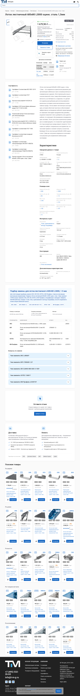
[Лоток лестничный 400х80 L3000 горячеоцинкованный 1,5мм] (54, 566)
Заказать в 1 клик (45, 47)
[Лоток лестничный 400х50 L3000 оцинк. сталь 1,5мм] (11, 526)
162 (42, 208)
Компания (44, 661)
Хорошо (58, 691)
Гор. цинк (38, 71)
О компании (44, 665)
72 (41, 214)
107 (59, 208)
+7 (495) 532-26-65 (11, 673)
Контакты (43, 682)
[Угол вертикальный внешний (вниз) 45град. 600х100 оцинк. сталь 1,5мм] (54, 486)
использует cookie (31, 689)
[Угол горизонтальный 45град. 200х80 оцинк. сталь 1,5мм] (25, 566)
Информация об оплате (64, 55)
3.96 (42, 200)
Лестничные (33, 10)
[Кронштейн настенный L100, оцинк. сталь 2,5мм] (40, 640)
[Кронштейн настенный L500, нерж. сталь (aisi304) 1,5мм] (40, 604)
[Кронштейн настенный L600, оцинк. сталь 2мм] (68, 640)
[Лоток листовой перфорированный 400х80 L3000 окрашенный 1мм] (54, 526)
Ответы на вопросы (46, 676)
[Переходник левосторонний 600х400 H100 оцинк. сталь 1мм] (40, 486)
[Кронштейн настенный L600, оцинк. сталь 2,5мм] (54, 640)
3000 (59, 191)
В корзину (45, 43)
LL (58, 159)
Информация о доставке (64, 46)
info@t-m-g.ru (12, 677)
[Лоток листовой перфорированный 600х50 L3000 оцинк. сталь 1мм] (11, 486)
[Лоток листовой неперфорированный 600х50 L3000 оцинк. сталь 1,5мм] (40, 526)
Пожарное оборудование (32, 671)
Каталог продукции (32, 661)
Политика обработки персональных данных (67, 673)
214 (59, 202)
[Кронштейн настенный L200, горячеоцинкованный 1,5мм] (25, 604)
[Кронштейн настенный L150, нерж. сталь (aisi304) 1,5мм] (54, 604)
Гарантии (43, 671)
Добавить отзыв (40, 413)
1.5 (59, 196)
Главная (7, 10)
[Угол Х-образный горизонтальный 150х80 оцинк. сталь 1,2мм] (68, 566)
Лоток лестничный (46, 264)
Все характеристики (61, 41)
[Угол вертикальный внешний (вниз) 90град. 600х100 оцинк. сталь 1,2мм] (25, 486)
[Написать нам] (74, 2)
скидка (44, 36)
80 (41, 196)
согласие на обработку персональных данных (67, 676)
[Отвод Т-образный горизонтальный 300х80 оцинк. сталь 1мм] (40, 566)
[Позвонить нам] (78, 2)
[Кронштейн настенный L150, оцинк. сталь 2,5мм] (25, 640)
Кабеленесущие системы (22, 10)
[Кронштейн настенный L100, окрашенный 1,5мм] (11, 604)
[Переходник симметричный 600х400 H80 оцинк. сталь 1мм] (68, 486)
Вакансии (43, 679)
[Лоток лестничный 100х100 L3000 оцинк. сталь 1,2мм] (25, 526)
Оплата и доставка (46, 668)
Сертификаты (44, 673)
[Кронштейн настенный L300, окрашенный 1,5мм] (68, 604)
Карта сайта (63, 682)
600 (42, 191)
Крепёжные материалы (31, 668)
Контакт (28, 686)
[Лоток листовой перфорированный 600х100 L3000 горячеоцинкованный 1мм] (68, 526)
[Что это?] (48, 162)
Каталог (13, 10)
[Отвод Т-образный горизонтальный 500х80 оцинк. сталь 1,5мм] (11, 566)
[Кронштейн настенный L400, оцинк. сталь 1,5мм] (11, 640)
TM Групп (10, 2)
